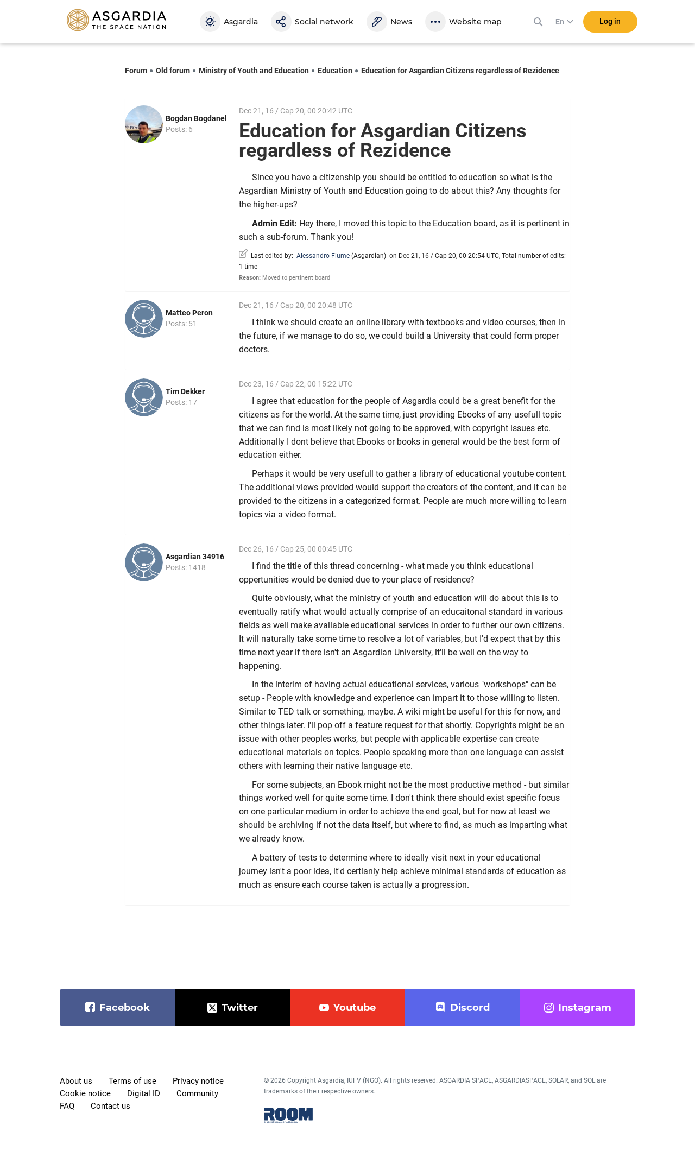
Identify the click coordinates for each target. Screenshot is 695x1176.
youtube (354, 1008)
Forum (136, 70)
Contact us (110, 1106)
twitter (240, 1008)
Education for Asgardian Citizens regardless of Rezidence (460, 70)
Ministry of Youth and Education (254, 70)
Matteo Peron (189, 312)
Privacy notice (198, 1081)
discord (470, 1008)
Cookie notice (85, 1093)
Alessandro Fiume (323, 256)
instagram (584, 1008)
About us (76, 1081)
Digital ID (143, 1093)
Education (335, 70)
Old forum (173, 70)
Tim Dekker (185, 391)
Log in (610, 21)
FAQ (67, 1106)
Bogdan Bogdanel (196, 118)
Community (197, 1093)
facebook (124, 1008)
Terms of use (132, 1081)
